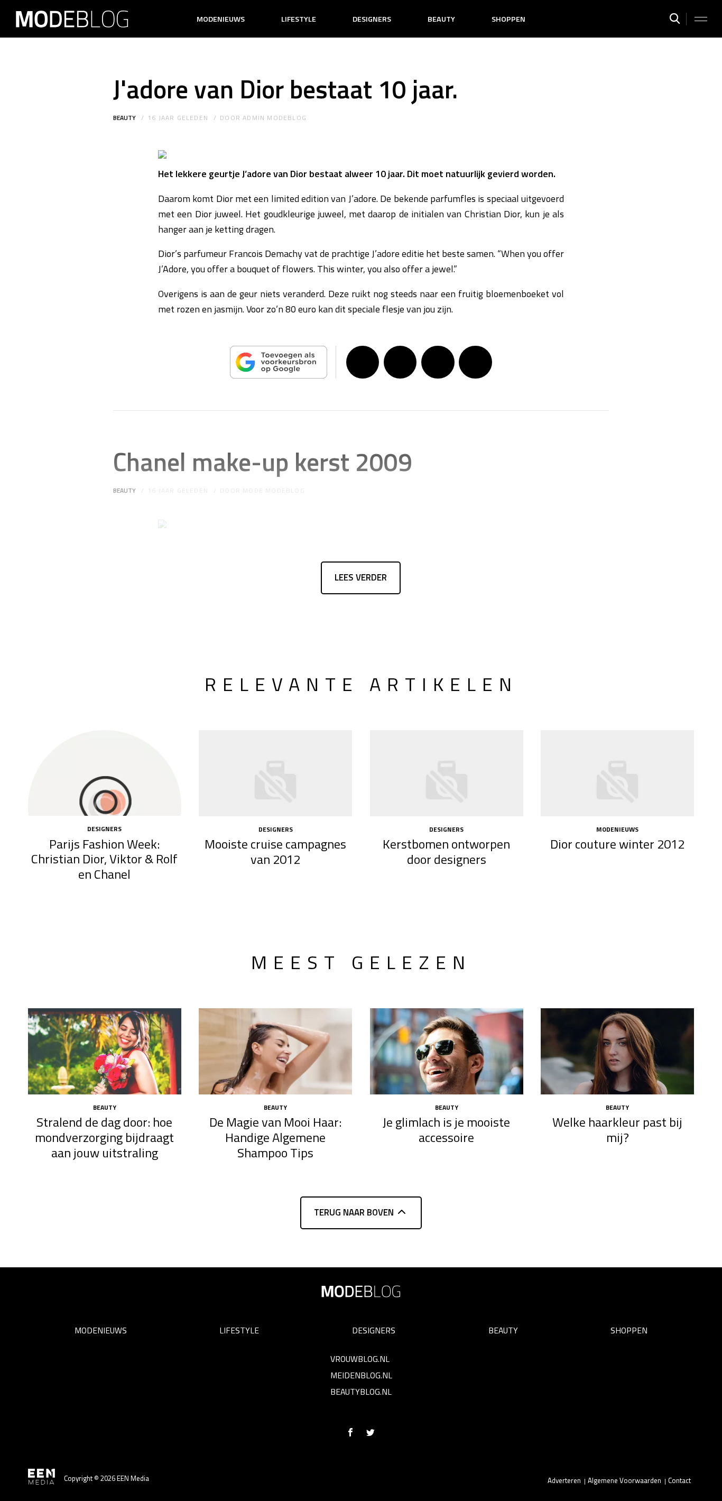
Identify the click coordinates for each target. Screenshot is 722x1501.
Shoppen (508, 19)
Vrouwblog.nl (360, 1358)
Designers (372, 19)
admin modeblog (275, 118)
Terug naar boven (354, 1212)
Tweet (400, 362)
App (475, 362)
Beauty (441, 19)
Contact (679, 1480)
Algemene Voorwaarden (624, 1480)
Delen (362, 362)
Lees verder (361, 577)
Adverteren (564, 1480)
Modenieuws (221, 19)
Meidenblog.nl (361, 1375)
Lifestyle (298, 19)
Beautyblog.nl (361, 1391)
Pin (437, 362)
